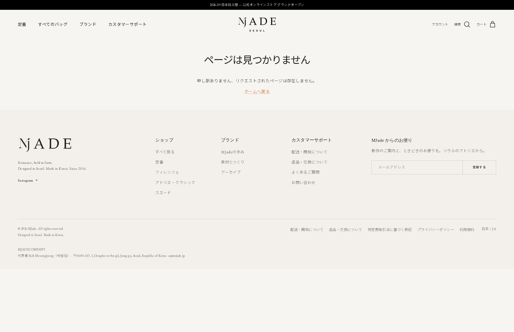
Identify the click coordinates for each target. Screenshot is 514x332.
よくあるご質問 (305, 172)
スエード (163, 192)
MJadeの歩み (232, 152)
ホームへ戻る (257, 91)
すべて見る (165, 152)
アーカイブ (231, 172)
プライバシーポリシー (435, 229)
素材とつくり (233, 162)
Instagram (25, 180)
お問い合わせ (304, 182)
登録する (479, 167)
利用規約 (467, 229)
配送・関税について (309, 152)
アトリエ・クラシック (175, 182)
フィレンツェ (167, 172)
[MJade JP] (257, 24)
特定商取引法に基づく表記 (390, 229)
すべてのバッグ (53, 24)
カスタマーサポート (127, 24)
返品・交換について (309, 162)
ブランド (88, 24)
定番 (22, 24)
